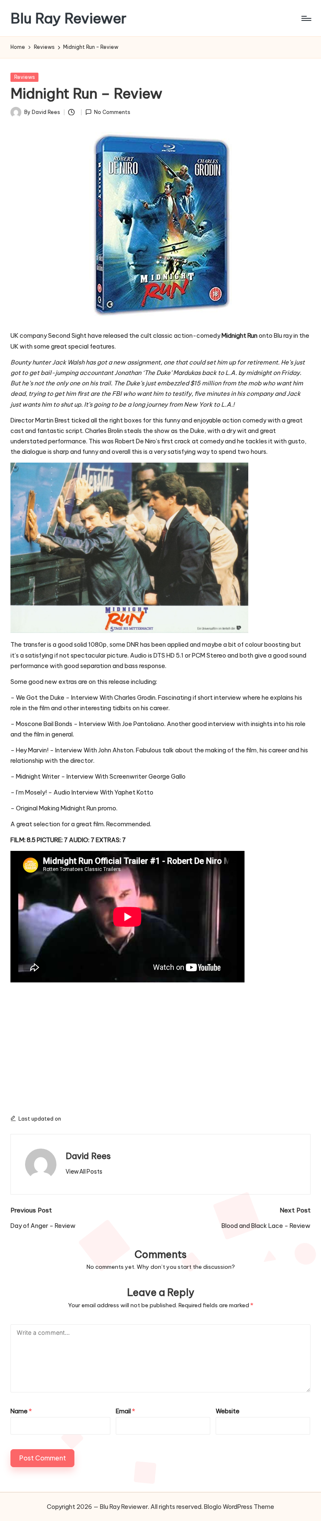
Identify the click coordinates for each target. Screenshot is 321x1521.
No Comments (112, 112)
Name (21, 1411)
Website (227, 1411)
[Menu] (305, 18)
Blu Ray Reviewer (68, 18)
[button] (84, 1171)
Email (125, 1411)
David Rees (88, 1156)
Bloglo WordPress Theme (239, 1507)
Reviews (24, 77)
